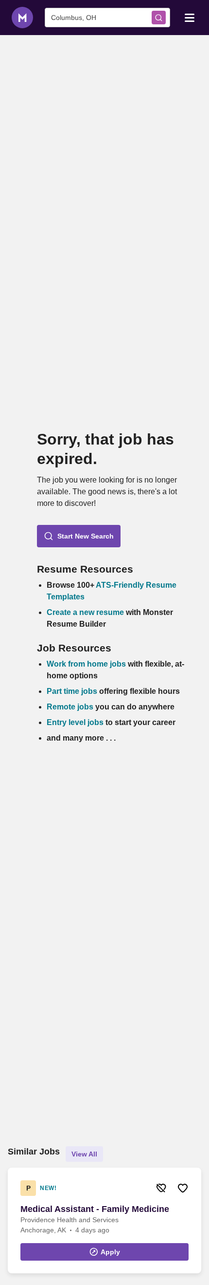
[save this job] (182, 1188)
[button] (79, 536)
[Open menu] (189, 17)
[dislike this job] (161, 1188)
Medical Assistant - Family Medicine (94, 1209)
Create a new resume (86, 612)
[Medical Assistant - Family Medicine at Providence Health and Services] (104, 1220)
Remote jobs (70, 707)
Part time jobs (72, 691)
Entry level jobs (75, 722)
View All (84, 1154)
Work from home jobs (86, 664)
